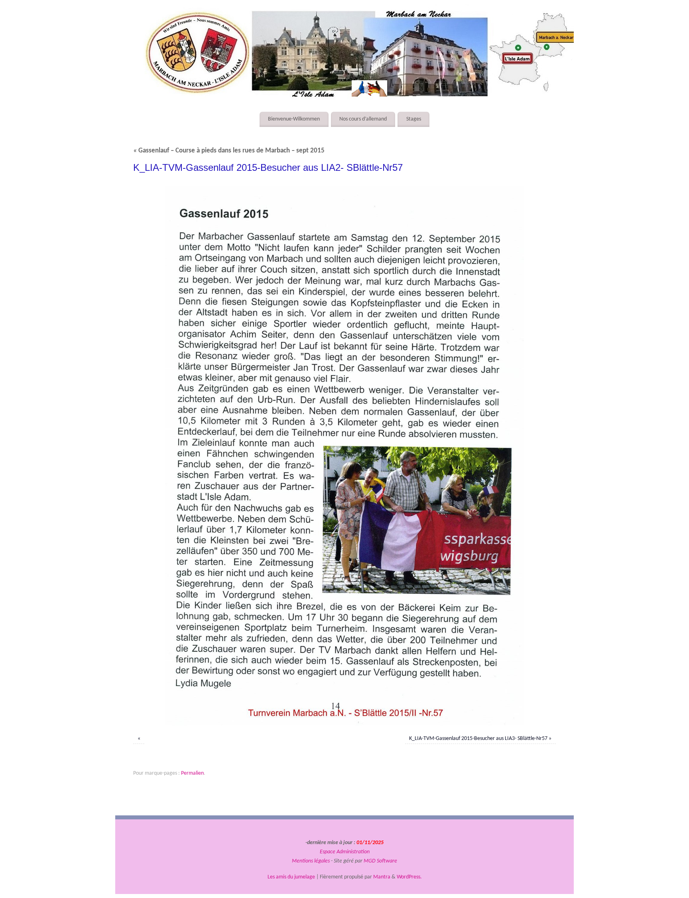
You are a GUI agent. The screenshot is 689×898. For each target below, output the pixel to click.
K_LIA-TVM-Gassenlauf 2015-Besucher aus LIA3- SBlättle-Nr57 (478, 738)
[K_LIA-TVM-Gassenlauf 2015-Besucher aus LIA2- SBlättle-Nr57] (344, 456)
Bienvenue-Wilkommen (294, 119)
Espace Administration (345, 851)
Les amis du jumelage (291, 877)
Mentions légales (311, 861)
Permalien (192, 773)
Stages (413, 119)
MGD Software (380, 861)
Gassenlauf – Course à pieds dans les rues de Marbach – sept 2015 (229, 151)
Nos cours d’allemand (363, 119)
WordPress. (409, 877)
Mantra (381, 877)
